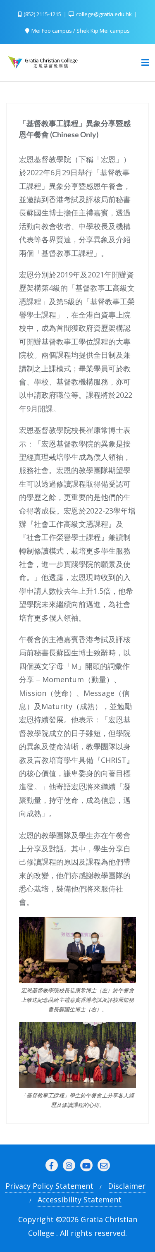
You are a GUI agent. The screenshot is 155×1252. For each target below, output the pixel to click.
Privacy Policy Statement (49, 1186)
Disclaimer (126, 1186)
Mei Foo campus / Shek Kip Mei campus (80, 30)
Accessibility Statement (80, 1199)
